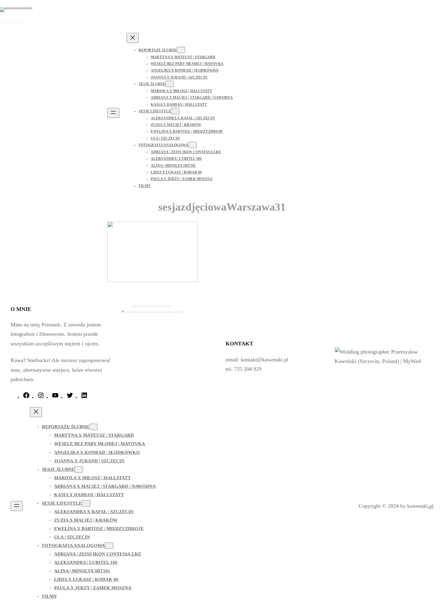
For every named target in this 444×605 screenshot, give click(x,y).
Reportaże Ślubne (158, 50)
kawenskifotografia (62, 9)
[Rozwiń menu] (113, 113)
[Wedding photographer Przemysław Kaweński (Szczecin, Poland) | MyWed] (383, 361)
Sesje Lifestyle (155, 111)
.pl (430, 506)
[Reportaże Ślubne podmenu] (181, 50)
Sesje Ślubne (152, 84)
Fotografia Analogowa (163, 145)
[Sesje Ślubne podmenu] (169, 84)
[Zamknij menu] (133, 38)
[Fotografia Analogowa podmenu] (192, 145)
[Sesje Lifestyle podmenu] (175, 111)
